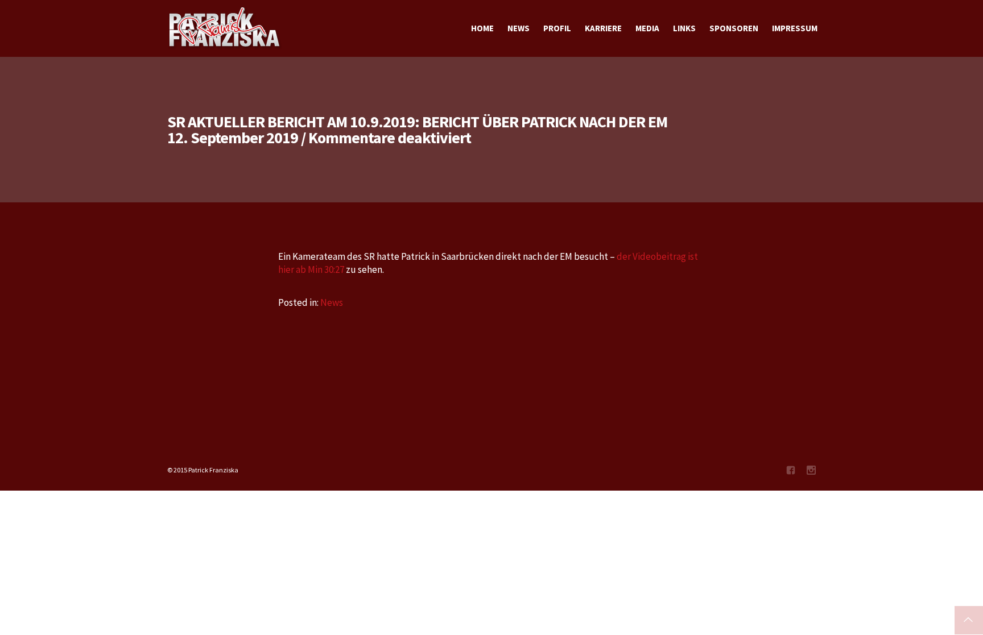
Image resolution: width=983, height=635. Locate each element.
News (331, 302)
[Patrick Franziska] (225, 28)
